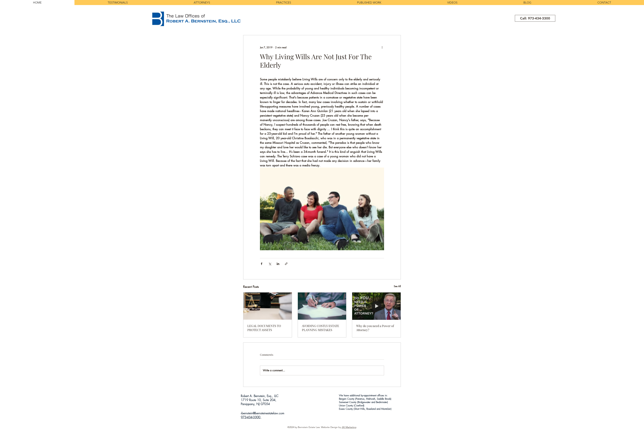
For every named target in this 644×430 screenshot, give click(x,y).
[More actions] (382, 47)
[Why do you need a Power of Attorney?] (376, 306)
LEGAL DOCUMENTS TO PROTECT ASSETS (264, 328)
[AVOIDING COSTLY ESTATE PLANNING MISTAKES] (322, 306)
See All (397, 286)
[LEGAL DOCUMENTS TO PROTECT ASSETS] (267, 306)
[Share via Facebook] (261, 263)
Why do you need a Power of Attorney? (375, 328)
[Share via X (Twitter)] (269, 263)
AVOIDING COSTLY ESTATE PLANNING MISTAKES (320, 328)
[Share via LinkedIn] (278, 263)
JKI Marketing (349, 427)
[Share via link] (286, 263)
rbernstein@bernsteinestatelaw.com (262, 413)
